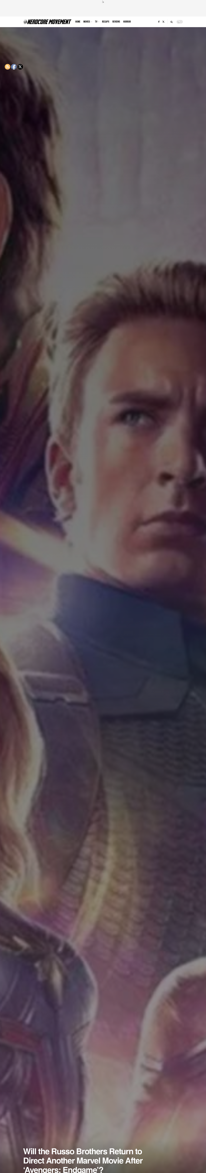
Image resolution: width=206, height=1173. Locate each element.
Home (77, 21)
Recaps (105, 21)
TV (96, 21)
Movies (86, 21)
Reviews (116, 21)
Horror (127, 21)
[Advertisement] (103, 9)
